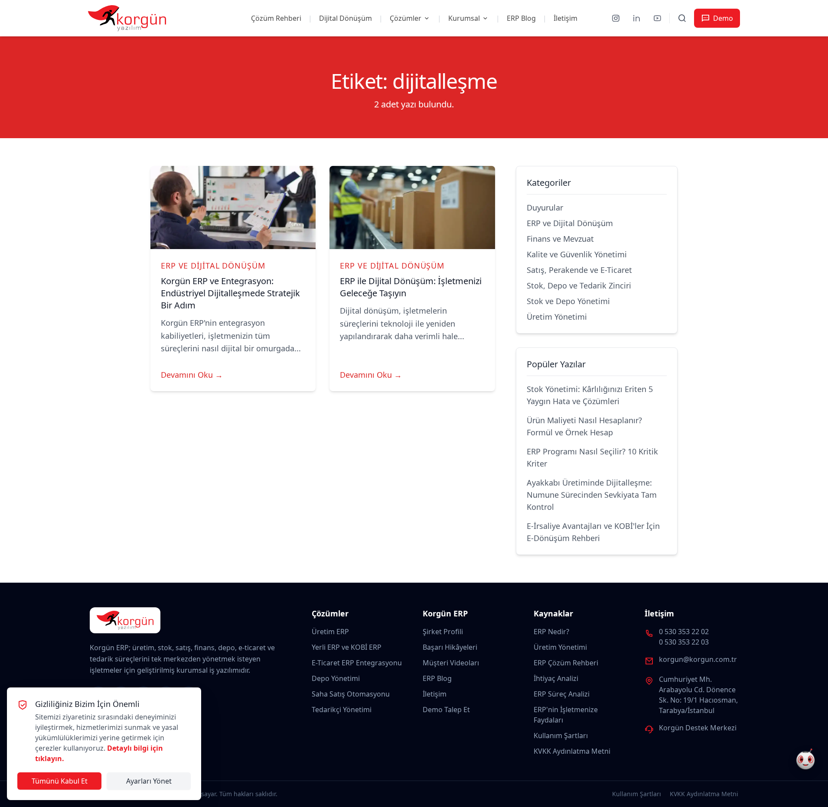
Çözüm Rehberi (276, 18)
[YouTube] (657, 18)
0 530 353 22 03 (684, 642)
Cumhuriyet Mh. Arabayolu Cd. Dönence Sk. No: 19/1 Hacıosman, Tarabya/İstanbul (698, 694)
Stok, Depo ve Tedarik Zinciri (579, 285)
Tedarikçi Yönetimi (342, 709)
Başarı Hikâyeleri (450, 647)
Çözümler (405, 18)
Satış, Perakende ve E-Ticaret (579, 270)
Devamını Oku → (192, 374)
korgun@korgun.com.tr (698, 659)
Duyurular (545, 207)
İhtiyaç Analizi (556, 678)
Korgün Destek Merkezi (698, 727)
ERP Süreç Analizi (562, 694)
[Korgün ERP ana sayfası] (127, 18)
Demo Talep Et (446, 709)
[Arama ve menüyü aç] (682, 18)
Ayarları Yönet (149, 781)
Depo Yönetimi (336, 678)
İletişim (565, 18)
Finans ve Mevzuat (560, 238)
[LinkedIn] (636, 18)
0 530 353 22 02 (684, 631)
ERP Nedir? (551, 631)
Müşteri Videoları (451, 663)
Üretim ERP (330, 631)
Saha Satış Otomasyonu (351, 694)
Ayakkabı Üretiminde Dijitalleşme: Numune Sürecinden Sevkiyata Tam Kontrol (592, 494)
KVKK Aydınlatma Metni (572, 751)
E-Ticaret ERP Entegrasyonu (357, 663)
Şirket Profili (443, 631)
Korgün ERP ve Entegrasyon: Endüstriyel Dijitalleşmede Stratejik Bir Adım (230, 293)
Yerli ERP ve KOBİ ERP (346, 647)
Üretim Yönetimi (557, 316)
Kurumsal (464, 18)
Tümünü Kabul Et (60, 781)
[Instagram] (615, 18)
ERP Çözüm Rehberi (566, 663)
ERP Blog (521, 18)
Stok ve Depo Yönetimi (568, 301)
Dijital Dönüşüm (345, 18)
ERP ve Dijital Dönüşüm (213, 265)
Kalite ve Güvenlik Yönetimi (577, 254)
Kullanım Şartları (561, 735)
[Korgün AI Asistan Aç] (805, 760)
